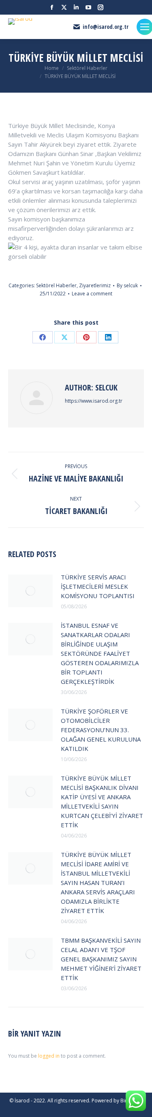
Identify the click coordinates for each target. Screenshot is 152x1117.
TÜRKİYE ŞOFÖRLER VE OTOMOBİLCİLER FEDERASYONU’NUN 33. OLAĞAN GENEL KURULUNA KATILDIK (101, 730)
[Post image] (30, 591)
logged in (49, 1055)
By (127, 285)
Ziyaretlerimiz (95, 285)
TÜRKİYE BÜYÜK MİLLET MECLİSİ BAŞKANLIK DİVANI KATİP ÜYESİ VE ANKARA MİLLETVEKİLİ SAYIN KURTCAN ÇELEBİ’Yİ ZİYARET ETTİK (102, 801)
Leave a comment (92, 293)
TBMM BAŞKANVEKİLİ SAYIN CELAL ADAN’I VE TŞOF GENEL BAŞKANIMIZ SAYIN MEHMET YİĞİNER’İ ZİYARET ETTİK (101, 959)
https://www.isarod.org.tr (93, 400)
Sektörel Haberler (56, 285)
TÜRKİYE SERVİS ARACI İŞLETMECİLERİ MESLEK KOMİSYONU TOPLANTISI (98, 586)
